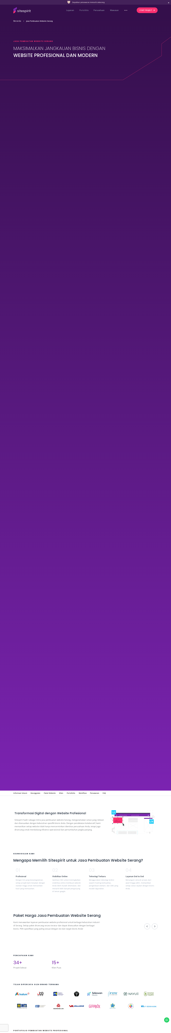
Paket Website (50, 793)
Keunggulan (35, 793)
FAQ (104, 793)
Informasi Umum (20, 793)
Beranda (17, 21)
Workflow (83, 793)
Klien (61, 793)
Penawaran (94, 793)
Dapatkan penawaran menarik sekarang (88, 2)
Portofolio (71, 793)
